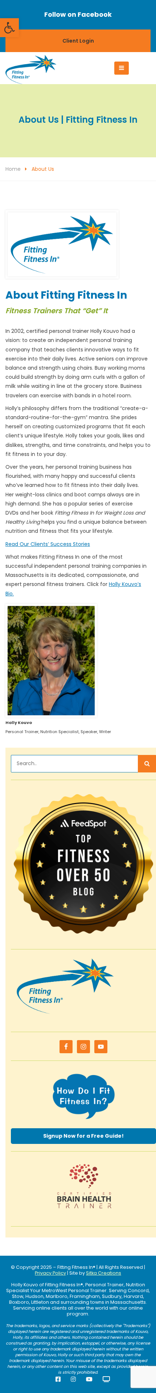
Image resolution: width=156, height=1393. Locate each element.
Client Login (78, 40)
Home (13, 169)
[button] (9, 27)
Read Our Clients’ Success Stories (47, 544)
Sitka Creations (103, 1273)
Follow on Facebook (78, 14)
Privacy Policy (50, 1273)
